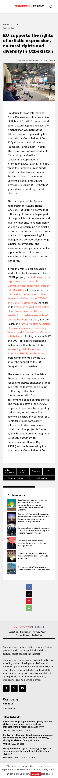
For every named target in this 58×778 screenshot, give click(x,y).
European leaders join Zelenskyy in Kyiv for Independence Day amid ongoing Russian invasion (34, 530)
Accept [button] (35, 774)
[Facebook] (29, 587)
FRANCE (6, 744)
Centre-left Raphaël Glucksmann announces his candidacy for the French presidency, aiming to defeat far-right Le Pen (33, 518)
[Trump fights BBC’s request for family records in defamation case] (11, 568)
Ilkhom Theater (15, 478)
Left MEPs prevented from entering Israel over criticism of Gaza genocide (32, 543)
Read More (47, 773)
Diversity (36, 471)
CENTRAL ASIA (9, 730)
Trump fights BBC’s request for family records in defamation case (34, 568)
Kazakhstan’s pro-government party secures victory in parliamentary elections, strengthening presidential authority (32, 505)
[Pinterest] (29, 601)
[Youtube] (22, 688)
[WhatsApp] (29, 608)
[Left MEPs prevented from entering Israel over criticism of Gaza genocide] (11, 543)
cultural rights (22, 471)
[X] (29, 594)
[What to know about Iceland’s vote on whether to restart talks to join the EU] (11, 556)
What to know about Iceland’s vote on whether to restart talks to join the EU (33, 556)
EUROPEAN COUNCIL (11, 758)
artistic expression (9, 471)
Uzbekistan (42, 478)
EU (49, 471)
